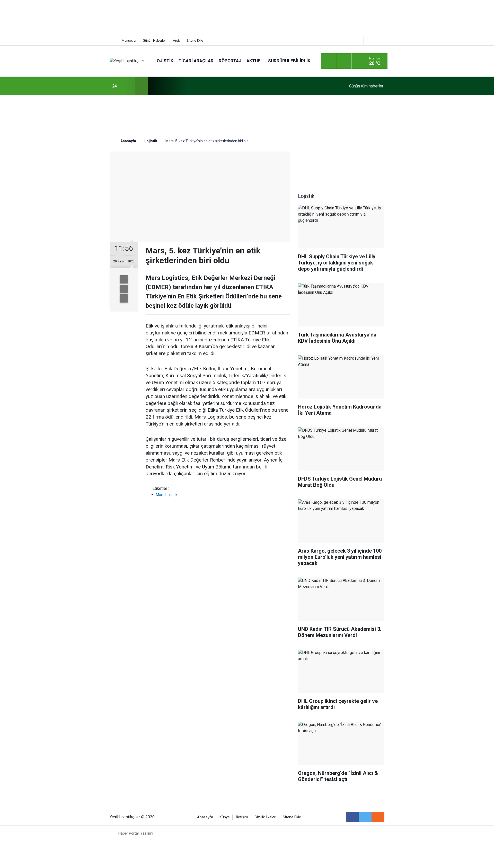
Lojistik (163, 60)
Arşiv (176, 40)
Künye (224, 817)
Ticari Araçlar (196, 60)
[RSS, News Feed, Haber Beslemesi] (378, 817)
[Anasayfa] (112, 40)
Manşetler (129, 40)
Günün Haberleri (154, 40)
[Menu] (328, 61)
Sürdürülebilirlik (289, 60)
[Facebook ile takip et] (352, 817)
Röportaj (230, 60)
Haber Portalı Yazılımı (135, 833)
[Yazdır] (124, 289)
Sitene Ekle (195, 40)
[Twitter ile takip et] (365, 817)
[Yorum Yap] (124, 298)
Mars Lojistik (166, 494)
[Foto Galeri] (381, 40)
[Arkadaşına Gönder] (124, 279)
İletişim (242, 817)
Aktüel (254, 60)
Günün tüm (366, 86)
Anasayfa (205, 817)
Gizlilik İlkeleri (265, 817)
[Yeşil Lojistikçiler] (127, 60)
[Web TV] (369, 40)
